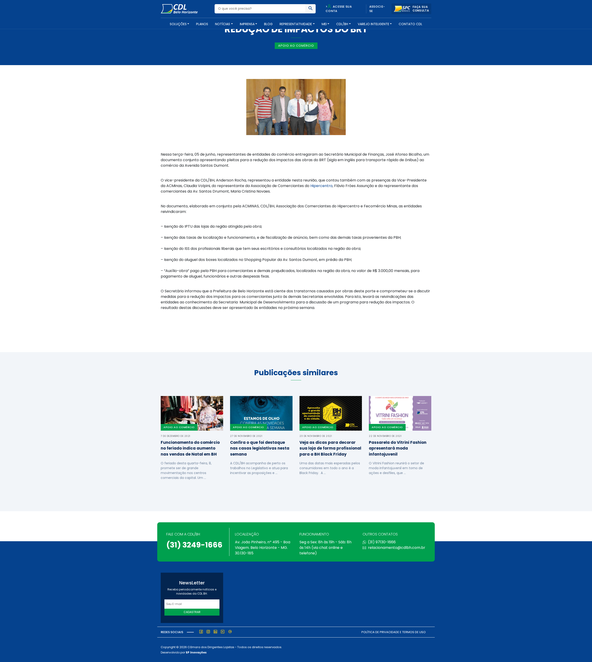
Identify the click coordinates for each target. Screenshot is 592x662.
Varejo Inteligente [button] (373, 24)
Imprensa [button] (247, 24)
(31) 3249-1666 (194, 545)
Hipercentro (321, 185)
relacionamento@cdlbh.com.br (396, 547)
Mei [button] (324, 24)
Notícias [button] (222, 24)
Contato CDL (410, 24)
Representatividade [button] (296, 24)
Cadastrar (192, 612)
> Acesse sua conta (339, 8)
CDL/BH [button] (342, 24)
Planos (202, 24)
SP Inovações (196, 652)
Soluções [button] (178, 24)
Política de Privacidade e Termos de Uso (393, 632)
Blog (268, 24)
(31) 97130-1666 (382, 542)
